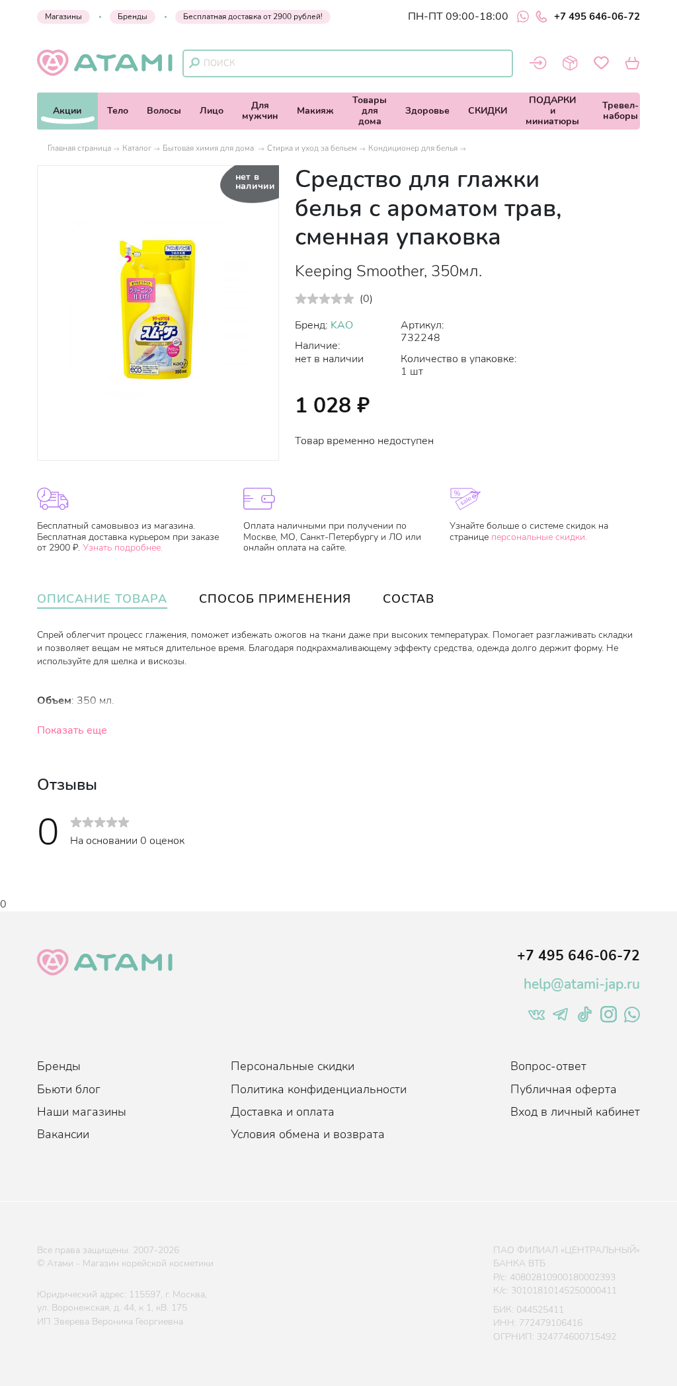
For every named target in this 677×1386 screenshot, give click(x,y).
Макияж (315, 110)
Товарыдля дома (369, 111)
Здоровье (427, 110)
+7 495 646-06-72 (597, 16)
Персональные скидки (292, 1066)
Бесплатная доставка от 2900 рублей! (253, 16)
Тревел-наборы (620, 110)
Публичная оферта (563, 1089)
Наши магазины (81, 1112)
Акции (67, 110)
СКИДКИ (487, 110)
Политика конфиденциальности (319, 1089)
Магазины (63, 16)
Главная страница (79, 148)
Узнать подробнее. (123, 547)
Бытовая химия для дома (209, 148)
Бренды (132, 16)
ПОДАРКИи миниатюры (552, 111)
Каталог (136, 148)
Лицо (211, 110)
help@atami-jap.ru (582, 984)
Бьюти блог (68, 1089)
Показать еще (72, 730)
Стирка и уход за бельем (312, 148)
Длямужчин (260, 110)
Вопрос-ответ (548, 1066)
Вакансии (63, 1134)
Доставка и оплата (283, 1112)
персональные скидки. (539, 537)
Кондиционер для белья (413, 148)
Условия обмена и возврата (308, 1134)
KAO (342, 325)
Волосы (164, 110)
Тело (117, 110)
